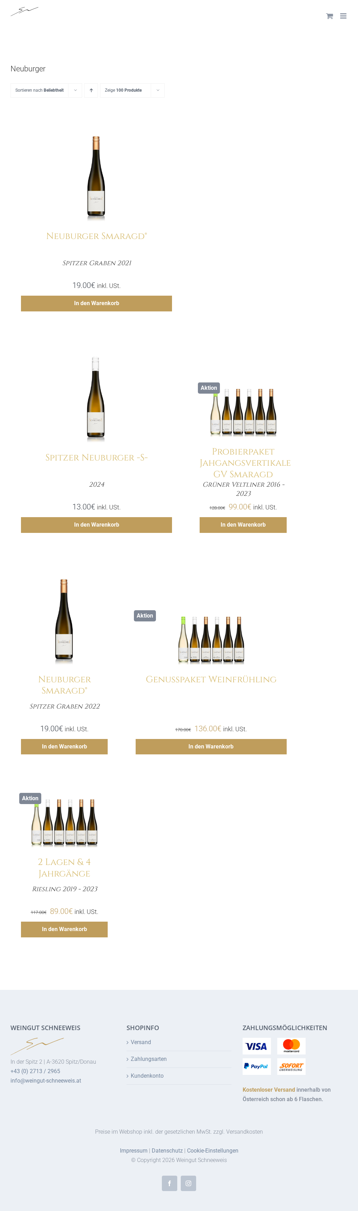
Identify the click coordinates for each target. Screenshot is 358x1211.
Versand (141, 1042)
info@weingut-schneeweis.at (45, 1080)
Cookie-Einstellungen (212, 1150)
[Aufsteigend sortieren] (91, 90)
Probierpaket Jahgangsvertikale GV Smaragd (245, 463)
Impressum (134, 1150)
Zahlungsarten (149, 1059)
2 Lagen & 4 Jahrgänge (64, 868)
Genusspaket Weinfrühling (211, 680)
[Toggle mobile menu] (344, 16)
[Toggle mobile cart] (329, 16)
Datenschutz (167, 1150)
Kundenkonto (147, 1075)
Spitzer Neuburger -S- (96, 458)
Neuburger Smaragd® (96, 236)
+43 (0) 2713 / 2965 (35, 1071)
